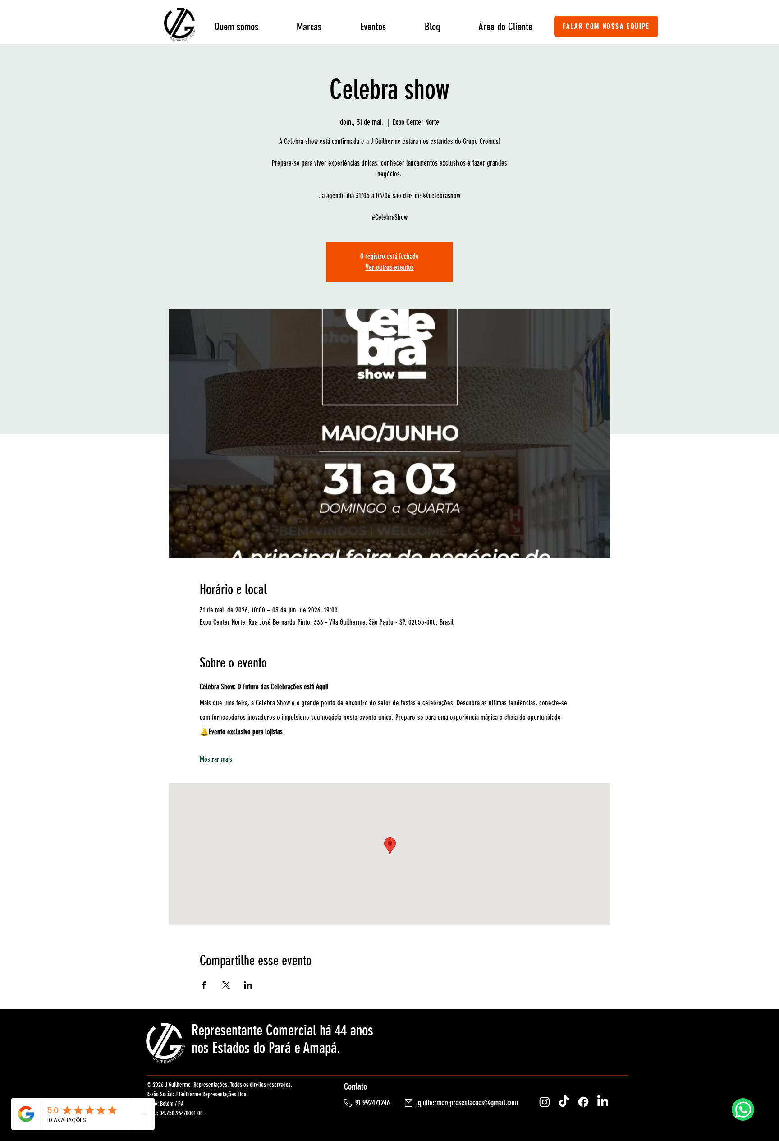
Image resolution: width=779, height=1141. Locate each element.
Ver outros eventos (390, 267)
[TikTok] (564, 1102)
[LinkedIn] (602, 1102)
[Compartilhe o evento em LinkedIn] (248, 985)
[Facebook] (583, 1102)
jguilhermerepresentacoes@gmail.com (467, 1103)
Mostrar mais (216, 759)
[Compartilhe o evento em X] (226, 985)
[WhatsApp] (743, 1109)
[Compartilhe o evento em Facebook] (204, 985)
